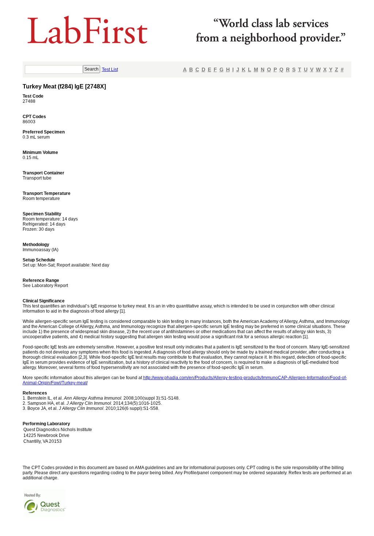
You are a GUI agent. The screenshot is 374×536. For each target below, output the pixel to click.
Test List (110, 69)
